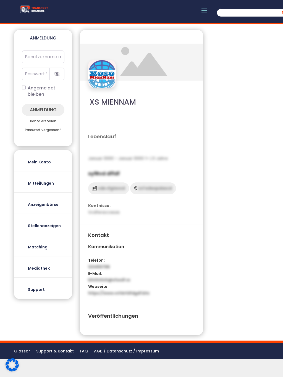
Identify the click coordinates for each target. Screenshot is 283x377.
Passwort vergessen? (43, 130)
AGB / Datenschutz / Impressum (126, 351)
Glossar (22, 351)
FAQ (84, 351)
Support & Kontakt (55, 351)
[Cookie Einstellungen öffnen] (12, 370)
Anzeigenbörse (43, 204)
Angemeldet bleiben (41, 91)
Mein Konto (39, 162)
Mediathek (39, 268)
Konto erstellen (43, 121)
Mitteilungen (41, 183)
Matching (38, 247)
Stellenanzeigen (44, 226)
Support (36, 289)
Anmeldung (43, 110)
